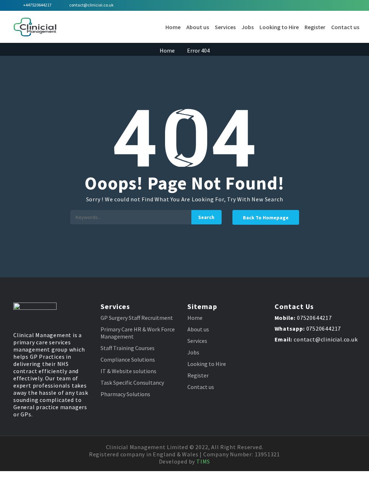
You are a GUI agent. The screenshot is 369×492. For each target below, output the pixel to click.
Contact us (345, 27)
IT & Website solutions (128, 371)
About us (197, 27)
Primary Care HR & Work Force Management (138, 333)
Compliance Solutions (128, 359)
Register (314, 27)
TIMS (203, 461)
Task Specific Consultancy (132, 382)
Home (173, 27)
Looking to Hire (279, 27)
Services (225, 27)
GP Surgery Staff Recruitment (137, 317)
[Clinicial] (35, 27)
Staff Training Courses (128, 348)
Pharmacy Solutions (125, 394)
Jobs (247, 27)
